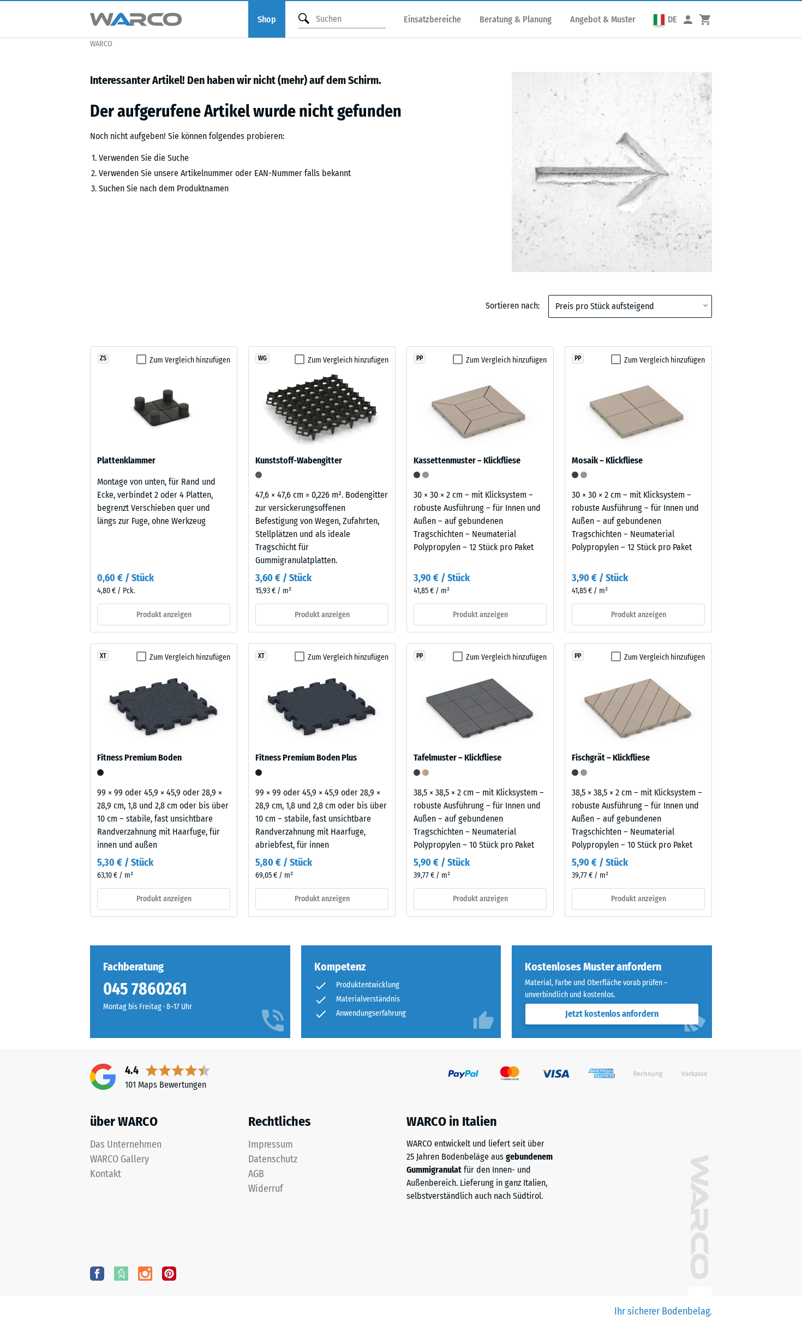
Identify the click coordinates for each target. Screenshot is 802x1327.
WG (262, 358)
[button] (665, 19)
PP (419, 358)
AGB (256, 1174)
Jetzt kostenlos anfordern (612, 1014)
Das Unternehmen (125, 1144)
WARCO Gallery (119, 1159)
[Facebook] (97, 1273)
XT (103, 656)
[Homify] (121, 1273)
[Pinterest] (169, 1273)
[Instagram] (145, 1273)
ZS (103, 358)
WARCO (101, 44)
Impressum (270, 1144)
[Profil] (688, 19)
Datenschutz (272, 1159)
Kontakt (105, 1174)
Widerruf (265, 1189)
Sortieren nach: (513, 305)
